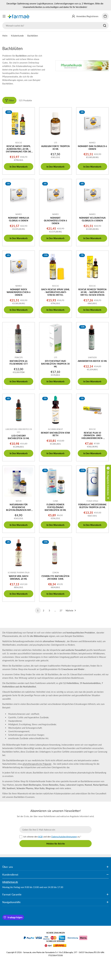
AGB (40, 836)
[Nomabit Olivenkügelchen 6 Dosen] (55, 195)
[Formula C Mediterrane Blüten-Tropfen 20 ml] (92, 482)
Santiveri (92, 357)
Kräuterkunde (17, 35)
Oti (55, 143)
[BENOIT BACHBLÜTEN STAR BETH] (55, 410)
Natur (19, 501)
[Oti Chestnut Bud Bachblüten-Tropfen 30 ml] (55, 338)
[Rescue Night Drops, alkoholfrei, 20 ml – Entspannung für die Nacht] (18, 123)
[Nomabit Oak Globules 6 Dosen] (92, 123)
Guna (55, 501)
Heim (4, 35)
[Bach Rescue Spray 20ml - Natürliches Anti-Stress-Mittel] (55, 267)
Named (92, 143)
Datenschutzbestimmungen (64, 836)
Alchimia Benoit (55, 429)
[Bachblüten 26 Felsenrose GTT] (18, 338)
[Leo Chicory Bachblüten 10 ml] (18, 410)
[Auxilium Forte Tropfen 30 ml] (55, 123)
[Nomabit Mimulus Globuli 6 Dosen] (18, 195)
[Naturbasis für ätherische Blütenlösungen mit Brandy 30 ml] (18, 482)
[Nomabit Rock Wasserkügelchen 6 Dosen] (18, 267)
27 (61, 610)
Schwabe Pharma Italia (18, 573)
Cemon (55, 573)
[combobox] (55, 25)
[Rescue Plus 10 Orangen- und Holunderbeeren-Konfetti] (92, 410)
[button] (108, 483)
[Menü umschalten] (4, 16)
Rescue (18, 143)
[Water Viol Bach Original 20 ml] (18, 553)
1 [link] (37, 610)
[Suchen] (104, 25)
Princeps (19, 357)
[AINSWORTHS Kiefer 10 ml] (92, 338)
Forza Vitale (92, 501)
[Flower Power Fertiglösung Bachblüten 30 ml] (55, 482)
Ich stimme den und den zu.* (52, 836)
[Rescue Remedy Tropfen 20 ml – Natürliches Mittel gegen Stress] (92, 267)
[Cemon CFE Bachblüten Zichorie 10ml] (55, 553)
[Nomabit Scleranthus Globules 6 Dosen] (92, 195)
